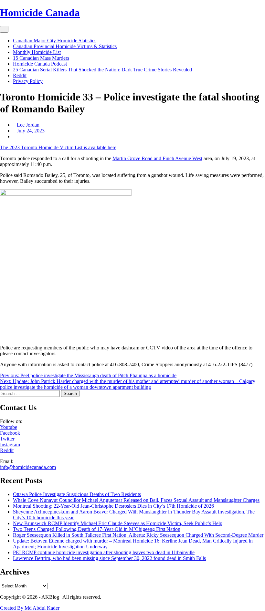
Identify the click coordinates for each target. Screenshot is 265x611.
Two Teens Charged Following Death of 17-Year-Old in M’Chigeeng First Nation (96, 529)
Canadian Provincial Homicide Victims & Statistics (65, 46)
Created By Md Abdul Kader (29, 608)
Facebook (10, 433)
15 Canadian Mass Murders (41, 58)
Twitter (7, 438)
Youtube (8, 427)
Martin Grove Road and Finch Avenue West (157, 158)
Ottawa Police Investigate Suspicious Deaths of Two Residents (77, 494)
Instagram (10, 444)
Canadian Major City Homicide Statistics (54, 40)
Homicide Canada (40, 12)
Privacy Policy (28, 81)
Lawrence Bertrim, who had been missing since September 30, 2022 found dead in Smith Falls (109, 558)
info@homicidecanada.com (28, 467)
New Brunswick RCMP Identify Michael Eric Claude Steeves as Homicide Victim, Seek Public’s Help (117, 523)
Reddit (19, 75)
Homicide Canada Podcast (40, 64)
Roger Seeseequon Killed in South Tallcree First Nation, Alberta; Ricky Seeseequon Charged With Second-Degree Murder (138, 535)
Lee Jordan (28, 125)
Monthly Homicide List (37, 52)
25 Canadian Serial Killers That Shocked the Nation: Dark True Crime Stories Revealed (102, 69)
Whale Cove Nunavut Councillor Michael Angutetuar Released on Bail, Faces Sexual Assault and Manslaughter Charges (136, 500)
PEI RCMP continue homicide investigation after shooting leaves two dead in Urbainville (104, 552)
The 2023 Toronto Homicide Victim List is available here (58, 147)
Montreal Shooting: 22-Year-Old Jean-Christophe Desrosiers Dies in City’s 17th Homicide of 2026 (113, 506)
